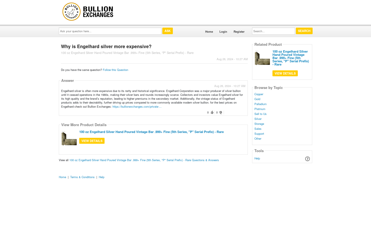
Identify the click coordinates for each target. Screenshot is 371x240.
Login (223, 31)
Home (209, 31)
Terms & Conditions (82, 177)
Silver (258, 118)
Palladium (260, 103)
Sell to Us (260, 113)
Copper (258, 94)
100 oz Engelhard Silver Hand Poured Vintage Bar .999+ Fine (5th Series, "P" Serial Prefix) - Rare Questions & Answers (144, 160)
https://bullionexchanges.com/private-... (137, 106)
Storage (259, 123)
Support (259, 133)
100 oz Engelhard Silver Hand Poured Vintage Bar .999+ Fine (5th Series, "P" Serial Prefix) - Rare (151, 131)
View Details (91, 141)
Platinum (259, 108)
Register (239, 31)
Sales (258, 128)
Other (257, 138)
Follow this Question (115, 70)
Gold (257, 99)
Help (257, 158)
